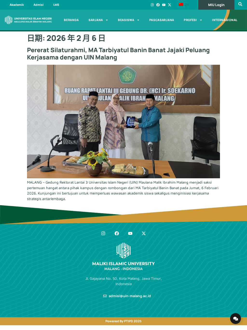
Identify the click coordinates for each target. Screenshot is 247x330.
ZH (186, 5)
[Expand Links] (235, 318)
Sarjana (96, 20)
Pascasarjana (161, 20)
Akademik (17, 5)
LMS (56, 5)
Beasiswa (126, 20)
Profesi (190, 20)
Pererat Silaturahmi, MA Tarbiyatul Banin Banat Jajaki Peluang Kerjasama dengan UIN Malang (118, 53)
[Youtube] (163, 5)
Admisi (39, 5)
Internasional (224, 20)
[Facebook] (158, 5)
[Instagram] (152, 5)
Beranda (71, 20)
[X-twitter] (169, 5)
